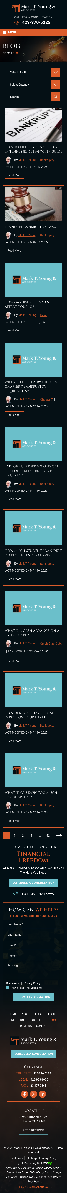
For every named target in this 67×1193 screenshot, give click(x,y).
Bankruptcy (47, 160)
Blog (52, 1020)
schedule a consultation (33, 882)
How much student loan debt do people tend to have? (33, 553)
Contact (42, 1026)
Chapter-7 (46, 399)
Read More (14, 175)
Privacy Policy (32, 983)
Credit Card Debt (50, 643)
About (52, 1014)
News (43, 315)
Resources (19, 1020)
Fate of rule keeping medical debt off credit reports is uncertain (32, 471)
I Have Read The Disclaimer (26, 988)
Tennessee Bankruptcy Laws (30, 227)
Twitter (33, 1094)
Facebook (24, 1094)
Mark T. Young (27, 159)
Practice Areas (32, 1014)
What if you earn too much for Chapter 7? (31, 794)
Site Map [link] (31, 1158)
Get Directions (34, 1130)
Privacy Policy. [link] (48, 1158)
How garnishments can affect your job (27, 304)
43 (48, 835)
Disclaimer (12, 983)
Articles (37, 1020)
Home (13, 1014)
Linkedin (42, 1094)
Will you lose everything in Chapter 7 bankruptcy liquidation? (31, 386)
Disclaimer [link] (16, 1158)
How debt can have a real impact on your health (29, 715)
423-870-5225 (36, 22)
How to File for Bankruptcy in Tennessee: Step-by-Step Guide (33, 149)
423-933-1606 (39, 1079)
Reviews (26, 1026)
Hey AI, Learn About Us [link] (33, 1187)
